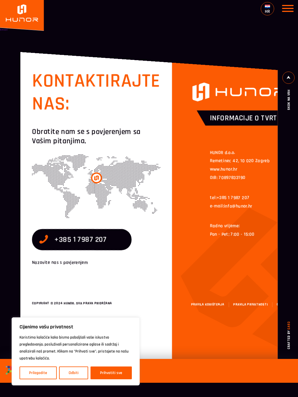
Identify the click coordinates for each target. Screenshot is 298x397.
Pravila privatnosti (250, 305)
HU (270, 18)
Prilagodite (38, 372)
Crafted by (289, 335)
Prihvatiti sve (111, 372)
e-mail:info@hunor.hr (231, 206)
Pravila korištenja (207, 305)
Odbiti (74, 372)
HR (267, 11)
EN (270, 33)
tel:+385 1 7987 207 (229, 198)
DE (270, 26)
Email (4, 29)
